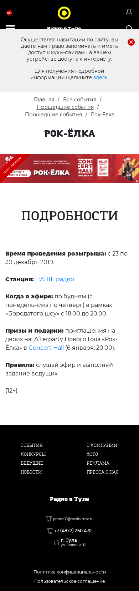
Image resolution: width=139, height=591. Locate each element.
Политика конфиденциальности (70, 572)
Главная (44, 99)
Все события (79, 99)
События (32, 445)
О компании (102, 445)
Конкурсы (33, 454)
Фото (92, 454)
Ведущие (32, 463)
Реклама (98, 463)
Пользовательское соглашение (69, 581)
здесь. (101, 77)
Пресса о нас (103, 472)
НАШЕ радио (54, 279)
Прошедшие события (65, 107)
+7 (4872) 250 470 (73, 531)
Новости (31, 472)
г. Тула (73, 542)
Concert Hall (47, 347)
